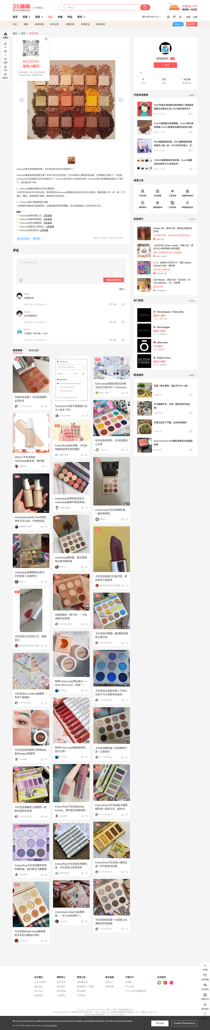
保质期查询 (157, 207)
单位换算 (157, 196)
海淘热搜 (109, 986)
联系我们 (61, 986)
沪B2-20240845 (102, 1012)
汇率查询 (172, 196)
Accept (160, 1023)
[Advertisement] (165, 481)
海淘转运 (85, 24)
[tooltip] (31, 58)
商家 (37, 16)
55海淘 (21, 7)
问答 (38, 238)
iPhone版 (129, 986)
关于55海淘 (40, 982)
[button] (39, 7)
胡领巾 (27, 294)
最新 (26, 24)
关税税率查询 (187, 196)
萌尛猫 (27, 312)
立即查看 (47, 216)
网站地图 (38, 995)
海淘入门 (109, 982)
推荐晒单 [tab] (18, 350)
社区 (15, 24)
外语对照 (172, 207)
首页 (15, 33)
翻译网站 (142, 207)
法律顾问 (61, 995)
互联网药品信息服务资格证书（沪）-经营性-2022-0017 (133, 1012)
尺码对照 (142, 196)
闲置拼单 (70, 24)
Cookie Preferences (184, 1023)
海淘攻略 (39, 24)
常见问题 (61, 982)
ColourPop (24, 238)
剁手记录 (54, 24)
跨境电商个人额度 (85, 986)
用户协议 (38, 991)
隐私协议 (38, 986)
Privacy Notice (50, 1025)
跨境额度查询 (187, 207)
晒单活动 (100, 24)
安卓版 (128, 982)
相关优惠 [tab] (34, 350)
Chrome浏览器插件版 (135, 991)
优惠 (25, 16)
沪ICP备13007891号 (62, 1012)
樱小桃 (27, 330)
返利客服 (61, 991)
